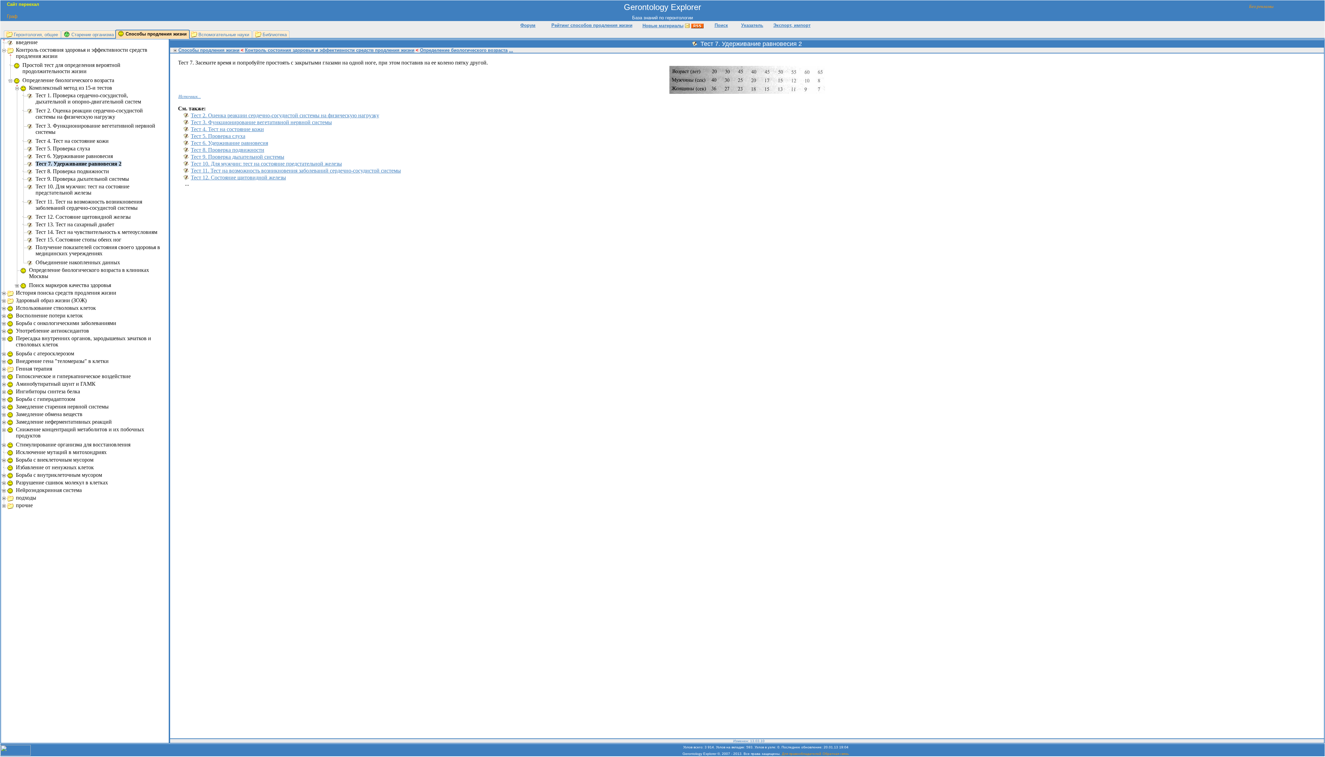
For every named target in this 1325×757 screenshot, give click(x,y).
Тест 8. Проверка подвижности (227, 150)
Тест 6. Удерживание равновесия (229, 143)
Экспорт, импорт (792, 25)
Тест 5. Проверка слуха (218, 136)
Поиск (721, 25)
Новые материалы (663, 25)
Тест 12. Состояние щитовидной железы (238, 177)
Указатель (752, 25)
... (511, 50)
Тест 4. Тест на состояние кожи (227, 129)
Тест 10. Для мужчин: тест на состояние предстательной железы (266, 164)
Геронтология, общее (36, 34)
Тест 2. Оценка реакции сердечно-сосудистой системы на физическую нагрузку (285, 115)
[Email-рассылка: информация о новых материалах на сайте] (687, 25)
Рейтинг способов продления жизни (591, 25)
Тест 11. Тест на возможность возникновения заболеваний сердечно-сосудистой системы (296, 171)
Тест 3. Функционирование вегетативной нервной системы (261, 122)
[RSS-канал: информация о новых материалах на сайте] (697, 25)
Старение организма (92, 34)
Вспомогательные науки (223, 34)
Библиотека (275, 34)
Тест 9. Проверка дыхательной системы (237, 157)
